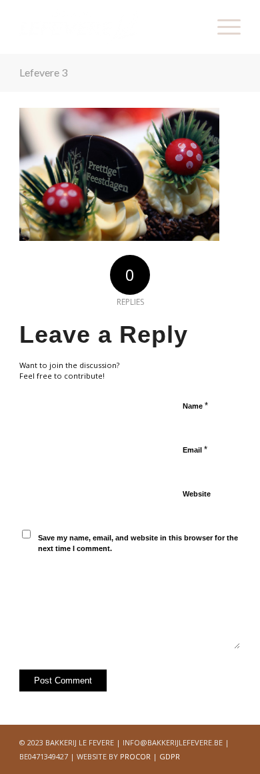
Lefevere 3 (43, 72)
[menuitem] (222, 26)
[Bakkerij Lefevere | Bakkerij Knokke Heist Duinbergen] (107, 26)
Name (195, 406)
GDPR (169, 756)
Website (197, 494)
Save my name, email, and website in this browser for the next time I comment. (138, 543)
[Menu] (222, 26)
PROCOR (135, 756)
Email (195, 450)
